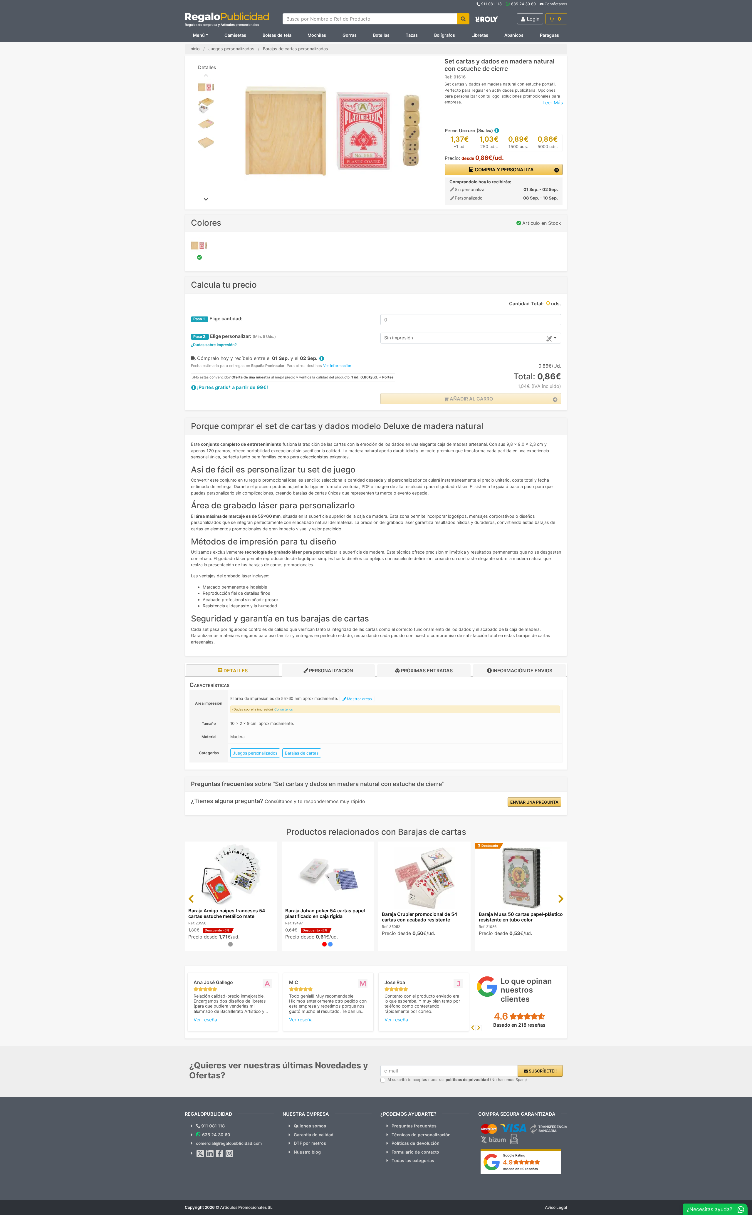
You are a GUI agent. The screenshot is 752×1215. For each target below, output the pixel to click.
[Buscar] (463, 18)
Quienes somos (310, 1125)
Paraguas (549, 35)
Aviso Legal (556, 1207)
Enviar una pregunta (534, 802)
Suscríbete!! (542, 1070)
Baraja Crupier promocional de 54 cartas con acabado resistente (419, 917)
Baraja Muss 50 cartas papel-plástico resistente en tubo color (521, 917)
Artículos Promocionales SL (246, 1207)
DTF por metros (310, 1143)
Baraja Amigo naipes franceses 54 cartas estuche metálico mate (226, 913)
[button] (496, 130)
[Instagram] (229, 1153)
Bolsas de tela (277, 35)
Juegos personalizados (255, 752)
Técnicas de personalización (421, 1134)
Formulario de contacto (415, 1151)
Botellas (381, 35)
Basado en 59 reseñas (520, 1169)
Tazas (412, 35)
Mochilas (317, 35)
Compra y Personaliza (504, 169)
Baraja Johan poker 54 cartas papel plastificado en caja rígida (325, 913)
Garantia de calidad (313, 1134)
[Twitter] (200, 1153)
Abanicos (513, 35)
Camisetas (235, 35)
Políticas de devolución (415, 1143)
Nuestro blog (307, 1151)
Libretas (479, 35)
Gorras (350, 35)
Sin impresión (398, 338)
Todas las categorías (413, 1160)
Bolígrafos (444, 35)
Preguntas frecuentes (414, 1125)
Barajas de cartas (301, 752)
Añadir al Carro (471, 399)
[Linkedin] (210, 1153)
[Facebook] (220, 1153)
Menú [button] (199, 35)
